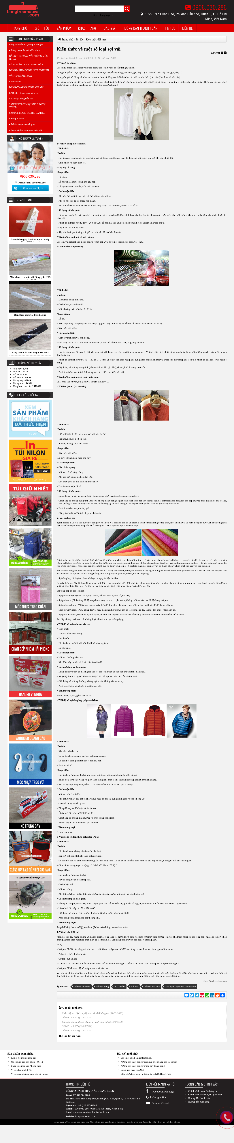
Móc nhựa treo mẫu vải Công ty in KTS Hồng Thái (146, 1074)
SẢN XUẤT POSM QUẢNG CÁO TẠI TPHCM (27, 106)
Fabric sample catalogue (23, 124)
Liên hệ (187, 28)
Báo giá (109, 28)
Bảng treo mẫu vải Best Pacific (30, 239)
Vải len (134, 986)
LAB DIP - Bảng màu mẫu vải (23, 93)
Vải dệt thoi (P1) (70, 1017)
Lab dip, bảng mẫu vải (22, 98)
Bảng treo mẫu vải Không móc (26, 1065)
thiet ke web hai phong (169, 1121)
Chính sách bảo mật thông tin (203, 1091)
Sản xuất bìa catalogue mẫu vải (26, 130)
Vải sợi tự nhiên (82, 986)
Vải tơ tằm (120, 986)
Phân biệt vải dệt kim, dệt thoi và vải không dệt (85, 1013)
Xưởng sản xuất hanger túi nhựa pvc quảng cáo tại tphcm (149, 1061)
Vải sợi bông (102, 986)
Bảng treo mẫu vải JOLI (132, 1069)
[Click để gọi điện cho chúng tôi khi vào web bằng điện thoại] (226, 1117)
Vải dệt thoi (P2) (70, 1026)
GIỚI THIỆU (42, 28)
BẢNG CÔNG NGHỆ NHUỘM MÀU (27, 87)
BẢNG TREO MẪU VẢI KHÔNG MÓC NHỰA (28, 57)
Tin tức (170, 28)
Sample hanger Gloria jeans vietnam (30, 353)
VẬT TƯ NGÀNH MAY (20, 76)
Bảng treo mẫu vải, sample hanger (26, 44)
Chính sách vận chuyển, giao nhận (205, 1094)
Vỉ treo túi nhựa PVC (21, 1069)
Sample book (17, 118)
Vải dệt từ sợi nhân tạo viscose (181, 986)
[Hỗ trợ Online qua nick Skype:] (30, 191)
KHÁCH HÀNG (87, 28)
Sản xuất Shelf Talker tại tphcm (136, 1057)
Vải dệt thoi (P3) (70, 1030)
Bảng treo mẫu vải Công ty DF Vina (30, 277)
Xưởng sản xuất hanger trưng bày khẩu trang (143, 1065)
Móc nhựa (16, 81)
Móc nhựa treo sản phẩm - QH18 (27, 1061)
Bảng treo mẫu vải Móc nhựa (25, 50)
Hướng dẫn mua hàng (199, 1101)
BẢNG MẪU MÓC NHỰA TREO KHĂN (29, 70)
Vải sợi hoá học (152, 986)
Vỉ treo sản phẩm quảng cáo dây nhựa (29, 1074)
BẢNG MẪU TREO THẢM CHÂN (26, 64)
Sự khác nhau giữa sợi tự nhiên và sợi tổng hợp (85, 1022)
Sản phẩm (64, 28)
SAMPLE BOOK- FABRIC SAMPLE (27, 112)
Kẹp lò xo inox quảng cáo (24, 1057)
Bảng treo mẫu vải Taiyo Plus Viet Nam (30, 315)
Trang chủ (19, 28)
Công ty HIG (149, 1121)
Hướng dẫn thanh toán (140, 28)
